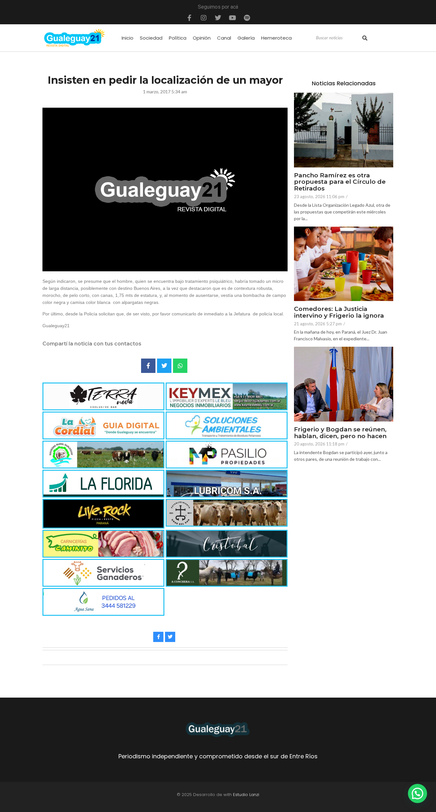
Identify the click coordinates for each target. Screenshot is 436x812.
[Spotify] (246, 18)
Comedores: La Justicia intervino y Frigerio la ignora (339, 312)
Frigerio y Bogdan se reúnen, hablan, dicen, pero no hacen (340, 433)
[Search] (364, 38)
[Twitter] (218, 18)
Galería (246, 38)
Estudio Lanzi (246, 795)
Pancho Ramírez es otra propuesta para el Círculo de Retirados (340, 182)
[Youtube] (232, 18)
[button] (417, 793)
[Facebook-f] (189, 18)
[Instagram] (203, 18)
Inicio (127, 38)
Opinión (202, 38)
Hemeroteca (276, 38)
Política (177, 38)
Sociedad (151, 38)
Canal (224, 38)
